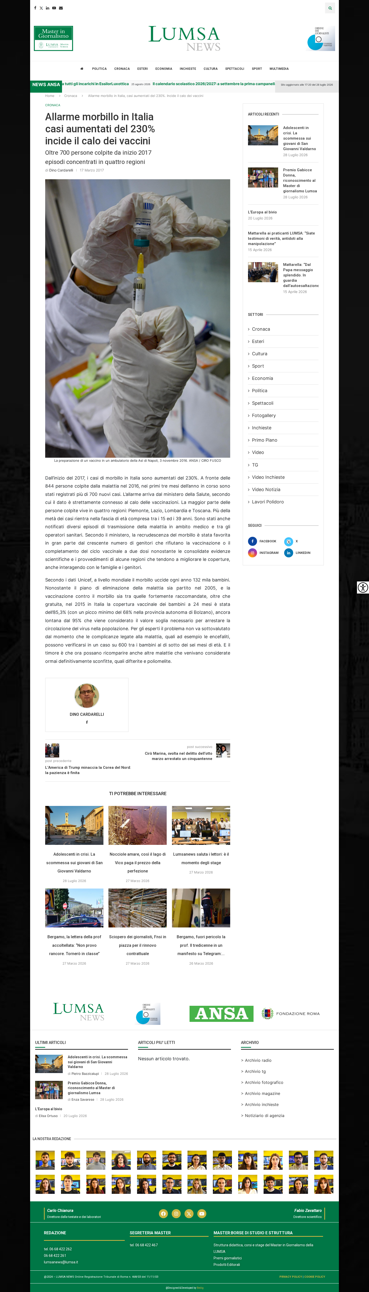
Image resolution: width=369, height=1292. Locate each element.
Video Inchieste (268, 477)
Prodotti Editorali (227, 1278)
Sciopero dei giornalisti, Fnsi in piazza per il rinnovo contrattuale (137, 958)
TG (255, 464)
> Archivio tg (253, 1084)
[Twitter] (41, 8)
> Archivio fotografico (262, 1095)
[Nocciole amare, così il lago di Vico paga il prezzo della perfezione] (137, 838)
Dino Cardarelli (61, 170)
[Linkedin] (47, 8)
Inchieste (188, 69)
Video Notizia (266, 489)
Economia (163, 69)
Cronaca (122, 69)
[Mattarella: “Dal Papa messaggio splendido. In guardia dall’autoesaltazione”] (263, 272)
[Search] (330, 8)
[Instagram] (176, 1226)
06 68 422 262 (60, 1262)
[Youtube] (54, 8)
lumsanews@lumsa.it (61, 1275)
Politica (99, 69)
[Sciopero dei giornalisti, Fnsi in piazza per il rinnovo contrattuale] (137, 921)
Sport (257, 69)
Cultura (211, 69)
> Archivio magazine (260, 1106)
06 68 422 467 (146, 1258)
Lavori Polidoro (268, 501)
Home (49, 96)
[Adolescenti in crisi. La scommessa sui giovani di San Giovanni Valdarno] (74, 838)
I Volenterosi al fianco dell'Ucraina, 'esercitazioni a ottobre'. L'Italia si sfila (119, 83)
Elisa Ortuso (48, 1129)
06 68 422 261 (55, 1269)
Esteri (142, 69)
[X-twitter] (189, 1226)
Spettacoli (234, 69)
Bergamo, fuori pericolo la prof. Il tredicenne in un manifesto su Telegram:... (201, 958)
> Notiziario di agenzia (262, 1128)
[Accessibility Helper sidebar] (363, 587)
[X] (6, 99)
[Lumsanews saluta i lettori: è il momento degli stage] (201, 838)
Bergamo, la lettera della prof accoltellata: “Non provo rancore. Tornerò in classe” (74, 958)
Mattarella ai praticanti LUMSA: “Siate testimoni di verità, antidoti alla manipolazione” (281, 238)
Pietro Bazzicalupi (85, 1087)
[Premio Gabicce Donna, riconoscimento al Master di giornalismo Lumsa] (263, 177)
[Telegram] (6, 119)
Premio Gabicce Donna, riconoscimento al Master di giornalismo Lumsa (300, 180)
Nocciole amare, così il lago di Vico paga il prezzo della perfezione (138, 876)
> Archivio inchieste (260, 1117)
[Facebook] (35, 8)
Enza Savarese (83, 1113)
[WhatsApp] (6, 129)
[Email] (61, 8)
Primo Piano (264, 440)
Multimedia (279, 69)
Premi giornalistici (228, 1271)
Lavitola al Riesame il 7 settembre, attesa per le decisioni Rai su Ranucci (274, 83)
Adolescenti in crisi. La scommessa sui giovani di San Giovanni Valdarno (74, 876)
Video (258, 452)
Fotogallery (264, 415)
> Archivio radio (256, 1073)
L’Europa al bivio (262, 212)
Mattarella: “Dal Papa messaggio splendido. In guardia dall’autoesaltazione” (301, 275)
